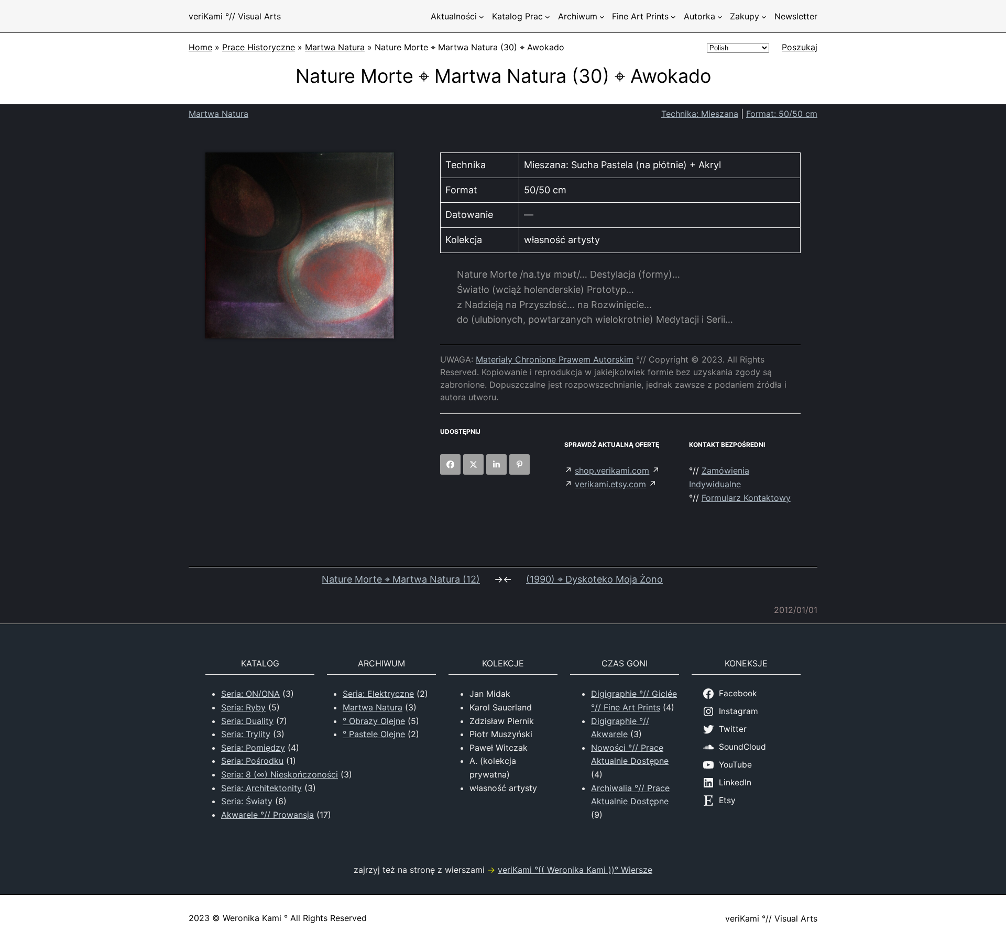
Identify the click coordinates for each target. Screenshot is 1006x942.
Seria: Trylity (245, 734)
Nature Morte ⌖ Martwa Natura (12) (401, 579)
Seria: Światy (246, 801)
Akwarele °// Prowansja (267, 814)
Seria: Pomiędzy (253, 747)
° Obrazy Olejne (374, 721)
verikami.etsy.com (610, 484)
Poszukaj (799, 47)
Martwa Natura (335, 47)
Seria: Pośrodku (252, 760)
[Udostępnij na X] (473, 464)
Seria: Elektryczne (378, 693)
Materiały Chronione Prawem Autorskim (554, 359)
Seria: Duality (247, 721)
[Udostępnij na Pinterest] (519, 464)
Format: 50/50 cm (781, 113)
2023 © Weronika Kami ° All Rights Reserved (278, 918)
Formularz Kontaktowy (746, 497)
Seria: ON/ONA (250, 693)
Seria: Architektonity (261, 788)
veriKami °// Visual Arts (235, 16)
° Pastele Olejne (374, 734)
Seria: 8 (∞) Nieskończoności (279, 774)
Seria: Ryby (243, 707)
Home (200, 47)
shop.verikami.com (612, 470)
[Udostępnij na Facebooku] (450, 464)
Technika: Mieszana (699, 113)
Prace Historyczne (258, 47)
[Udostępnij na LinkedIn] (496, 464)
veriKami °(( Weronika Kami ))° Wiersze (575, 869)
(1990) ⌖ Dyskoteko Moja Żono (594, 579)
